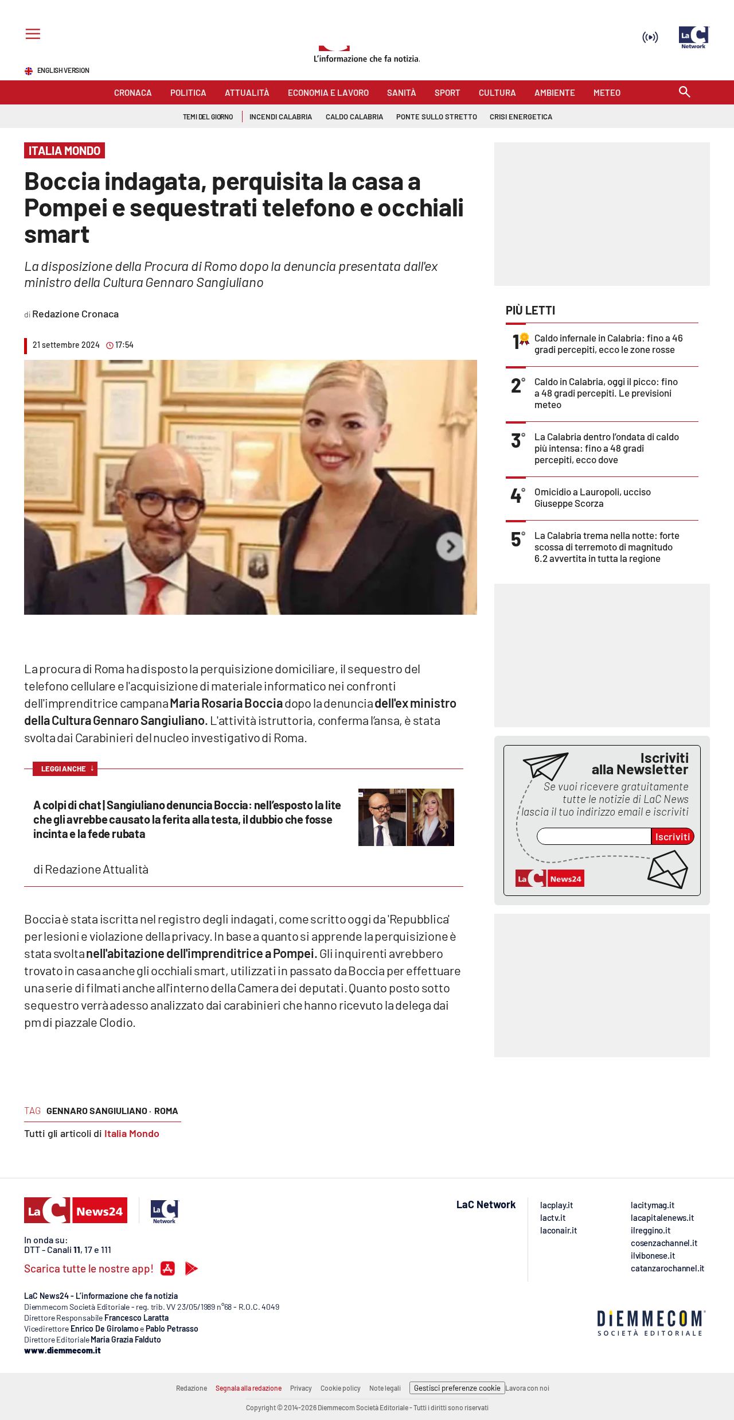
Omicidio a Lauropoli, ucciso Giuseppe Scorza (592, 497)
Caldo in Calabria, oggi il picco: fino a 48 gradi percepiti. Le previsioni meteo (606, 392)
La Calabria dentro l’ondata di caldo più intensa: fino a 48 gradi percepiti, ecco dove (606, 447)
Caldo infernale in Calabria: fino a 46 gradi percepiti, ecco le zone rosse (608, 343)
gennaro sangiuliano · (98, 1110)
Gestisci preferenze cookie (457, 1387)
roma (166, 1110)
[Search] (684, 92)
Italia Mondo (131, 1133)
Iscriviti (672, 836)
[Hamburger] (30, 35)
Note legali (385, 1388)
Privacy (301, 1388)
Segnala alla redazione (249, 1388)
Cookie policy (341, 1388)
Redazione (191, 1388)
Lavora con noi (527, 1388)
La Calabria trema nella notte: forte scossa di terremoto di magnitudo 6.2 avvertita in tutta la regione (607, 546)
